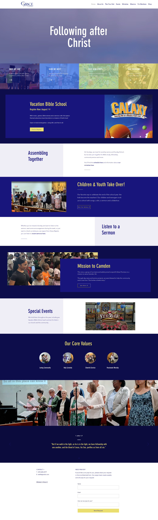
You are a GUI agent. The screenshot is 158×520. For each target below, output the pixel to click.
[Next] (148, 444)
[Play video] (110, 316)
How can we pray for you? (85, 501)
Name (79, 484)
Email (79, 492)
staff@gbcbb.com (43, 474)
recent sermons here (38, 233)
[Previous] (10, 444)
